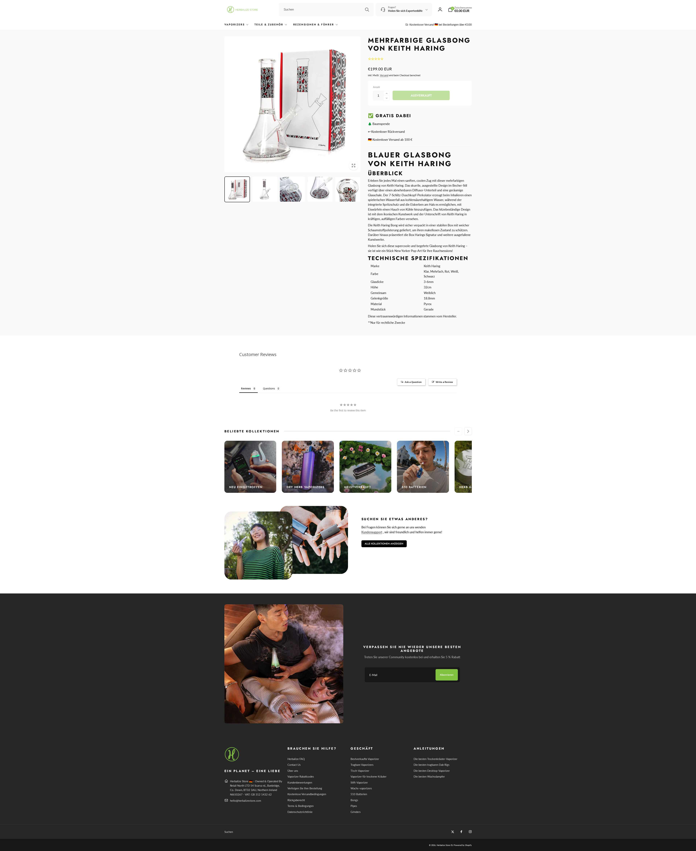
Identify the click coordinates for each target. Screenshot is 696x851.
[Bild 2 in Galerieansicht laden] (264, 189)
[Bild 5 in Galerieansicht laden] (347, 189)
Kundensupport (371, 532)
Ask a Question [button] (413, 382)
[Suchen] (367, 9)
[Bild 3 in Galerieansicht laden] (292, 189)
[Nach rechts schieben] (468, 431)
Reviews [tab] (246, 388)
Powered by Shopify (463, 845)
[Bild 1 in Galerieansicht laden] (237, 189)
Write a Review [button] (444, 382)
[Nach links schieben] (458, 431)
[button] (460, 10)
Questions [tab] (269, 388)
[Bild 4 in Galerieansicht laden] (319, 189)
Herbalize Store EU (445, 845)
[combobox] (326, 9)
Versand (384, 75)
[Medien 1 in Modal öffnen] (292, 104)
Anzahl (376, 87)
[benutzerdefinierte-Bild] (232, 761)
